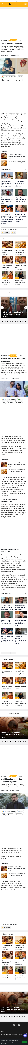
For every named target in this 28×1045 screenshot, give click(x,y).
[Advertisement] (14, 24)
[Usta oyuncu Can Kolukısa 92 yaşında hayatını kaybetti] (20, 263)
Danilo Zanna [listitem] (5, 653)
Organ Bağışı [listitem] (5, 232)
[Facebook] (9, 1025)
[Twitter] (14, 1025)
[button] (25, 4)
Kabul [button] (24, 1042)
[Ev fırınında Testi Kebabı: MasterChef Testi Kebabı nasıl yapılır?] (14, 156)
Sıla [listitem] (13, 232)
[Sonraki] (25, 307)
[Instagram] (19, 1025)
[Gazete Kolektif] (10, 4)
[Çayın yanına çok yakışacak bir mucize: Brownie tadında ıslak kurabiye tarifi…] (7, 263)
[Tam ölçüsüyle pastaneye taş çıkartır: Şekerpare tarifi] (14, 163)
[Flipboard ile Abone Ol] (20, 76)
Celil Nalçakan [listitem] (6, 927)
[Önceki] (2, 307)
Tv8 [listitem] (13, 653)
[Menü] (2, 4)
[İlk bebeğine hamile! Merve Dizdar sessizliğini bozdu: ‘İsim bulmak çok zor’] (7, 278)
